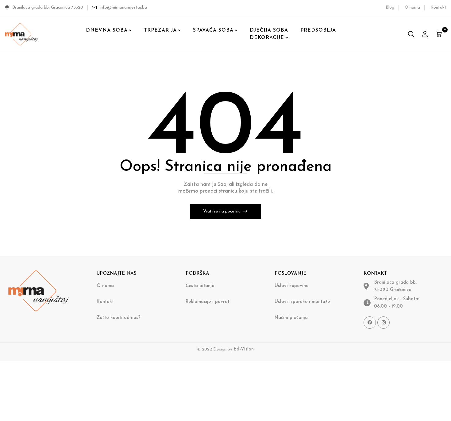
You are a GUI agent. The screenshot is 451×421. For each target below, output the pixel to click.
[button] (439, 34)
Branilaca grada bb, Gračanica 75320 (47, 7)
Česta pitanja (200, 286)
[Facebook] (370, 322)
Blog (390, 7)
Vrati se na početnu (222, 211)
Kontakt (438, 7)
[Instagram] (383, 322)
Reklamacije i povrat (207, 302)
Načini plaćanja (291, 318)
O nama (412, 7)
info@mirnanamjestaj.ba (123, 7)
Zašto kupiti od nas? (119, 318)
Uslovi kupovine (291, 286)
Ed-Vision (243, 349)
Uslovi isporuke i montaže (302, 302)
